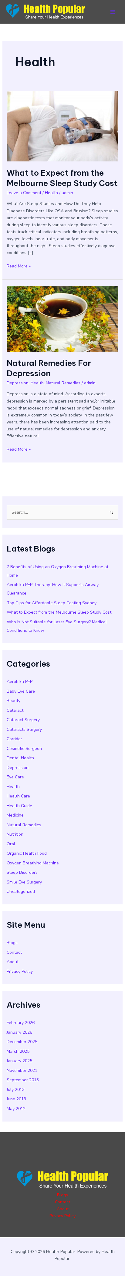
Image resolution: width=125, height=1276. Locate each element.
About (13, 962)
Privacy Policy (20, 971)
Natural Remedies (63, 383)
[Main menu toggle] (112, 12)
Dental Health (20, 758)
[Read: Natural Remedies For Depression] (63, 318)
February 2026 (21, 1023)
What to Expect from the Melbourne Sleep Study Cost (62, 178)
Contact (14, 952)
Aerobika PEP (19, 681)
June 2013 (16, 1099)
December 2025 (22, 1042)
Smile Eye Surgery (24, 882)
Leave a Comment (24, 193)
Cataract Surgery (23, 720)
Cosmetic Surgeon (24, 748)
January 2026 (19, 1032)
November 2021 (22, 1070)
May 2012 (16, 1109)
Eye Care (15, 777)
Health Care (18, 796)
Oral (11, 844)
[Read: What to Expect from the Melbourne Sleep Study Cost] (63, 126)
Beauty (13, 701)
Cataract (15, 710)
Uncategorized (21, 891)
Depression (18, 383)
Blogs (12, 943)
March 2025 (18, 1051)
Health (51, 193)
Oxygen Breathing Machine (33, 863)
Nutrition (15, 834)
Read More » (19, 266)
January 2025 (19, 1061)
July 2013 (16, 1089)
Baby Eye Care (21, 691)
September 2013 (23, 1080)
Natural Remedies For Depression (49, 368)
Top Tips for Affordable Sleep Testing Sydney (51, 603)
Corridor (14, 739)
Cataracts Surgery (24, 729)
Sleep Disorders (22, 872)
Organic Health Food (27, 853)
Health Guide (19, 806)
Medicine (15, 815)
